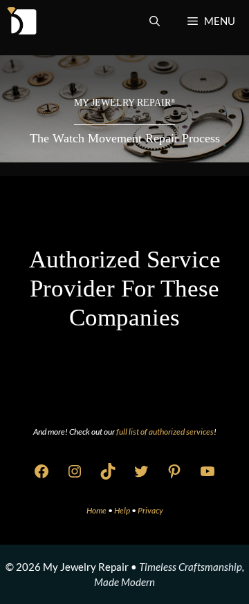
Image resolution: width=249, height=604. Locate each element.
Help (122, 510)
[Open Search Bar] (155, 20)
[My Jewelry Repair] (22, 20)
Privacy (150, 510)
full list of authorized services (165, 431)
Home (97, 510)
